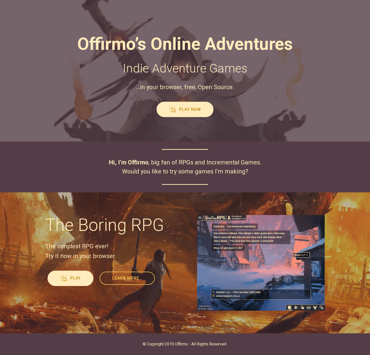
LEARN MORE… (127, 278)
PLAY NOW (190, 109)
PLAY (75, 278)
